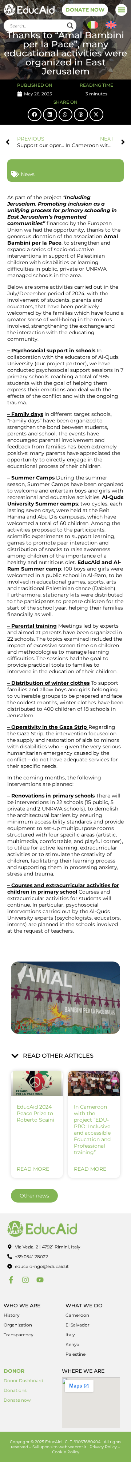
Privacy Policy (103, 1446)
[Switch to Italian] (93, 25)
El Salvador (78, 1325)
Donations (15, 1390)
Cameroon (77, 1315)
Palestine (76, 1354)
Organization (18, 1325)
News (28, 174)
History (12, 1315)
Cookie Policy (65, 1451)
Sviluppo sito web (49, 1446)
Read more (33, 1169)
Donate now (17, 1400)
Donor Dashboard (23, 1380)
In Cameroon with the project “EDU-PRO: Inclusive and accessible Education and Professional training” (92, 1130)
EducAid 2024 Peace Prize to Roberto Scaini (35, 1113)
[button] (121, 10)
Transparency (18, 1334)
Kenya (72, 1344)
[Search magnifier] (70, 26)
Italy (70, 1334)
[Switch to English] (111, 25)
